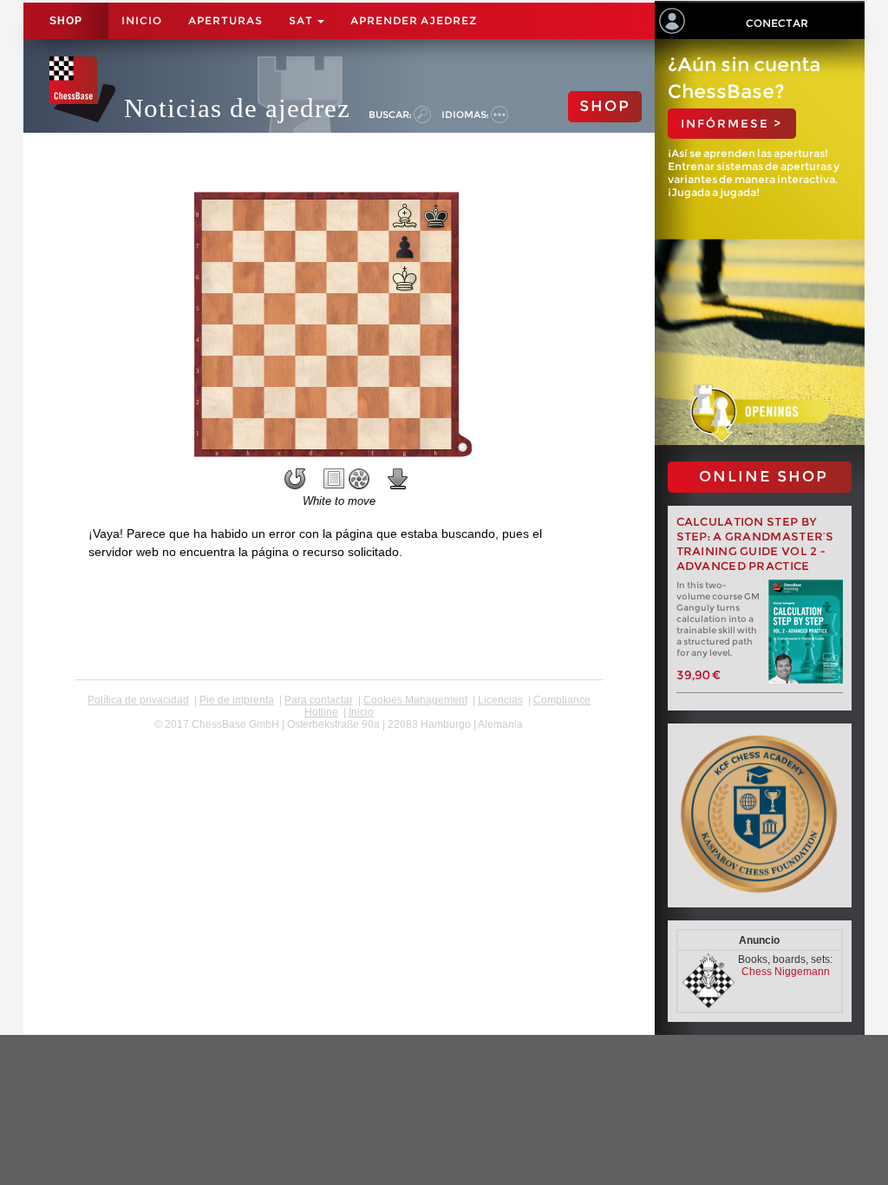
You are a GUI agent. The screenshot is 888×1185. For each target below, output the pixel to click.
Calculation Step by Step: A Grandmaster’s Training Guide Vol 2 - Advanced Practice (755, 543)
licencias (500, 700)
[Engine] (359, 478)
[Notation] (333, 478)
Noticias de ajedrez (237, 108)
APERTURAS (225, 20)
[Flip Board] (294, 478)
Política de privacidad (138, 700)
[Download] (398, 478)
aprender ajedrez (413, 20)
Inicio (141, 20)
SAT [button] (302, 20)
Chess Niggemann (785, 972)
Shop (65, 21)
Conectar (777, 22)
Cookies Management (415, 700)
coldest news (338, 736)
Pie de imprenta (236, 700)
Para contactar (318, 700)
